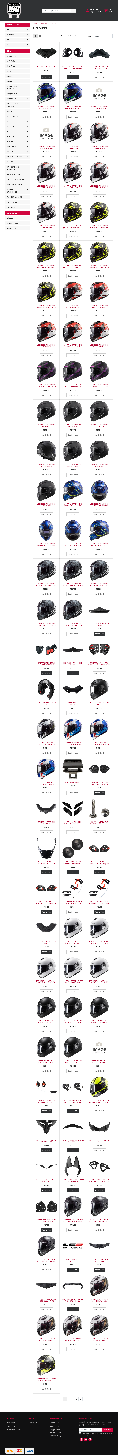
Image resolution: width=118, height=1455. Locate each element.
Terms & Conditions (103, 1433)
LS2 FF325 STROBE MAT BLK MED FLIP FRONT (99, 1022)
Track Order (11, 1426)
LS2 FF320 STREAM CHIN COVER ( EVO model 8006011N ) (99, 69)
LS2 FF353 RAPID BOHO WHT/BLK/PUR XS (99, 1340)
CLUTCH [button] (10, 136)
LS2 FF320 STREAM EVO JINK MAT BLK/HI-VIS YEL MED (46, 267)
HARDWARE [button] (11, 162)
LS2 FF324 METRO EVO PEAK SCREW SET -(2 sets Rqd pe (99, 824)
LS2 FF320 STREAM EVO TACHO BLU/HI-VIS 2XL (73, 505)
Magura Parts (12, 94)
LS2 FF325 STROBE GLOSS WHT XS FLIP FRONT (99, 982)
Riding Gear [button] (11, 99)
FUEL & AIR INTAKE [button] (14, 157)
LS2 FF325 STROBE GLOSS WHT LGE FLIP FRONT (73, 942)
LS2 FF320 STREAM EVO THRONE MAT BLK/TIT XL (73, 624)
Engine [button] (9, 76)
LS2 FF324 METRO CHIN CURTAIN (46, 823)
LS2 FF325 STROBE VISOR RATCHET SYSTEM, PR (73, 1101)
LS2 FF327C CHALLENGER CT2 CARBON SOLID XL (46, 1260)
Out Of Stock (99, 77)
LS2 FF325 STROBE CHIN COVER (46, 942)
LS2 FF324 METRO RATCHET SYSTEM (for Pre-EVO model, (46, 903)
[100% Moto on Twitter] (85, 1439)
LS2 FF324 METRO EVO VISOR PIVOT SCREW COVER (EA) (72, 864)
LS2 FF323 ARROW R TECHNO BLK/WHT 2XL (46, 743)
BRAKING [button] (11, 126)
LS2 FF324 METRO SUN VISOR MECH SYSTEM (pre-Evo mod (99, 903)
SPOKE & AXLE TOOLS (15, 184)
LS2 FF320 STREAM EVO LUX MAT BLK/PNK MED (46, 386)
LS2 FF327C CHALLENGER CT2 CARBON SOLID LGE (73, 1220)
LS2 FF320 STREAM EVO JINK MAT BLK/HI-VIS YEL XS (46, 306)
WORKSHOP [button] (12, 207)
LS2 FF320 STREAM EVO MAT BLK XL (99, 465)
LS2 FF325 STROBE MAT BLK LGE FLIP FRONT (72, 1022)
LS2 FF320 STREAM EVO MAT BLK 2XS (73, 425)
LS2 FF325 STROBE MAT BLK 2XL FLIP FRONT (46, 1022)
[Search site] (73, 11)
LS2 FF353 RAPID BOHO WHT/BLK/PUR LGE (99, 1300)
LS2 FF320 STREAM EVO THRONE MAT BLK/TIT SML (46, 624)
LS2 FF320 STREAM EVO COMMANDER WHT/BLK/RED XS (46, 228)
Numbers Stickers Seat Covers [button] (14, 105)
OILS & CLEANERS (14, 174)
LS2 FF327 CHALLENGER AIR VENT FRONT (73, 1141)
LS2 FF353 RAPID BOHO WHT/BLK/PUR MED (46, 1340)
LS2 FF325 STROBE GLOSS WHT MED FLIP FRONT (99, 942)
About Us (10, 218)
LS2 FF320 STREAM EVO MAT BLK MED (46, 465)
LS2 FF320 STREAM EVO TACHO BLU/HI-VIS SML (73, 545)
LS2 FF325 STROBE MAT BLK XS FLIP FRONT (99, 1061)
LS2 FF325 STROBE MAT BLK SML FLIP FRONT (46, 1061)
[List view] (40, 36)
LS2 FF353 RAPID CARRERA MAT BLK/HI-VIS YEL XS (46, 1379)
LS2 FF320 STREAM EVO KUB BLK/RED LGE (99, 306)
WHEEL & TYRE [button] (13, 202)
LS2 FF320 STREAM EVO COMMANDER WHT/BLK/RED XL (99, 188)
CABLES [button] (10, 131)
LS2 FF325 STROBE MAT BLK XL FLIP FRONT (72, 1061)
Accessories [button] (11, 56)
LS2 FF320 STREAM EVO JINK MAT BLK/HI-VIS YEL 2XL (72, 228)
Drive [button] (9, 71)
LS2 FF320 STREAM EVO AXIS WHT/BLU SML (73, 107)
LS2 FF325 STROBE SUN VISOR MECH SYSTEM (46, 1101)
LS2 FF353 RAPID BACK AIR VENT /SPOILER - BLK (72, 1300)
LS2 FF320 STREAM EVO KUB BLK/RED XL (99, 346)
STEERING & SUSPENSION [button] (12, 190)
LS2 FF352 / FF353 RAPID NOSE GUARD (99, 1260)
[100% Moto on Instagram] (90, 1439)
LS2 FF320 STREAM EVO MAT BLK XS (46, 505)
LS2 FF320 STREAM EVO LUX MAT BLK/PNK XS (99, 386)
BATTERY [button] (11, 121)
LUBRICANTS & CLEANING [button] (13, 168)
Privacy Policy (55, 1426)
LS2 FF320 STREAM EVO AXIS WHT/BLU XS (46, 147)
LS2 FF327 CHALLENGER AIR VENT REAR (99, 1141)
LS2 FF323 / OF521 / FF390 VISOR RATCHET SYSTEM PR (99, 664)
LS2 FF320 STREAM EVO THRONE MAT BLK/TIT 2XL (46, 584)
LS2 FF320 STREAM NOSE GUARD (99, 624)
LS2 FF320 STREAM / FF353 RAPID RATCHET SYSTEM (72, 68)
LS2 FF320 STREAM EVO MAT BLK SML (73, 465)
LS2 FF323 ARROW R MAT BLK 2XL (99, 704)
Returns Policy (12, 223)
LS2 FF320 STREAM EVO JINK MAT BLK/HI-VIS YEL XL (99, 266)
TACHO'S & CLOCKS (15, 197)
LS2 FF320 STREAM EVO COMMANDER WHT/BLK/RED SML (73, 188)
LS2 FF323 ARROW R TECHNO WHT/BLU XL (46, 783)
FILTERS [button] (10, 152)
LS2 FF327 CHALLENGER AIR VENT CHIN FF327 (46, 1141)
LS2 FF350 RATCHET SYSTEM (73, 1260)
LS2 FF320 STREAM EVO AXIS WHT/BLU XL (99, 107)
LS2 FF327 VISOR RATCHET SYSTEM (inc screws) (46, 1220)
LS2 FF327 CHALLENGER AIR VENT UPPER (73, 1181)
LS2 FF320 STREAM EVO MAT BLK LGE (99, 425)
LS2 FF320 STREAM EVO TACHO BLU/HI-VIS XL (99, 545)
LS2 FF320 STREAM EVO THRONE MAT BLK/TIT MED (99, 584)
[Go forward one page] (80, 1399)
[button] (94, 10)
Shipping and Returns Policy (55, 1431)
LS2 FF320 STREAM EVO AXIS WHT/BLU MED (46, 107)
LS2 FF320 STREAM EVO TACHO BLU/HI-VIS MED (46, 545)
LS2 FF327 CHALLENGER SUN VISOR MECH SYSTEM (99, 1181)
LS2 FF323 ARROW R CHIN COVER (73, 704)
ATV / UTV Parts (13, 116)
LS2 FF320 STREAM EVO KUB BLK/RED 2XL (73, 306)
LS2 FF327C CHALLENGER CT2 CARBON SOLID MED (99, 1220)
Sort (89, 36)
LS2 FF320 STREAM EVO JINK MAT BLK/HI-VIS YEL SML (72, 267)
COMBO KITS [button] (12, 142)
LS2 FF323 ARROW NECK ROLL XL (46, 704)
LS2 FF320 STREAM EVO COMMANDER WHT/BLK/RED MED (46, 188)
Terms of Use (55, 1423)
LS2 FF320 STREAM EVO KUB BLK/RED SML (73, 346)
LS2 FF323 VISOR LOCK (73, 782)
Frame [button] (9, 81)
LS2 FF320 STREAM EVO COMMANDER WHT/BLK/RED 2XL (73, 148)
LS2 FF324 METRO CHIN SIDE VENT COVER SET (73, 823)
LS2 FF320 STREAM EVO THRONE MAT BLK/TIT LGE (72, 584)
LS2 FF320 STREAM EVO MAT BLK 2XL (46, 425)
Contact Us (11, 228)
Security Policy (55, 1436)
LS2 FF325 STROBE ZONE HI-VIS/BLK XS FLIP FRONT (99, 1101)
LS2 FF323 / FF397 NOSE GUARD (72, 664)
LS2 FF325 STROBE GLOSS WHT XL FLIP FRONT (73, 982)
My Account (11, 1423)
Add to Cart (46, 77)
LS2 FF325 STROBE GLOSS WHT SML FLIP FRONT (46, 982)
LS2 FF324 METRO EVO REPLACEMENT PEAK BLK (46, 863)
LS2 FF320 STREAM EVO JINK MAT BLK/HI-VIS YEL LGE (99, 228)
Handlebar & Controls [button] (12, 87)
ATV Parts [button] (11, 61)
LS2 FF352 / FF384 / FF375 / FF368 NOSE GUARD (46, 1300)
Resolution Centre (14, 1430)
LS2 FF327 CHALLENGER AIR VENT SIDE (46, 1181)
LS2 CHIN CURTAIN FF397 (46, 67)
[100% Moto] (14, 10)
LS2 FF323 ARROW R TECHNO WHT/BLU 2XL (73, 743)
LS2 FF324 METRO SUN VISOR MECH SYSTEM (73, 902)
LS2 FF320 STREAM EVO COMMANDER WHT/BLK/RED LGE (99, 148)
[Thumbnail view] (35, 36)
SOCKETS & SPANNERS (16, 179)
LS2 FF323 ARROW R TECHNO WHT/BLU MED (99, 743)
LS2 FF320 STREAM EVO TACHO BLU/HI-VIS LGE (99, 505)
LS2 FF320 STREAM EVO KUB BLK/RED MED (46, 346)
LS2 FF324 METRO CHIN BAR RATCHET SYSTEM (99, 783)
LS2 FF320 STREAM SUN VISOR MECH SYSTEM (46, 664)
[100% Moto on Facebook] (81, 1439)
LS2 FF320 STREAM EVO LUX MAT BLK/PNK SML (73, 386)
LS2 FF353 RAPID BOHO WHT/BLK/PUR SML (73, 1340)
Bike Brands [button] (11, 66)
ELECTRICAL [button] (12, 147)
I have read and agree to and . (95, 1434)
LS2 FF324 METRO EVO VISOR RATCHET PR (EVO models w (99, 864)
